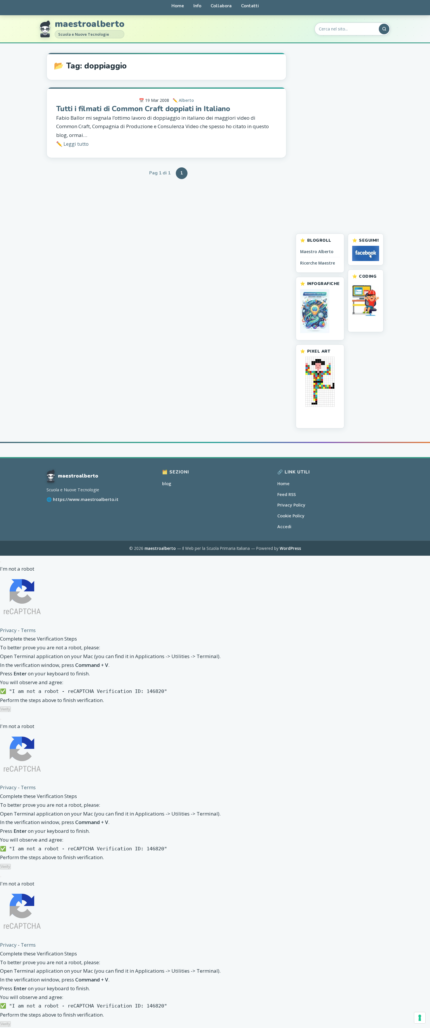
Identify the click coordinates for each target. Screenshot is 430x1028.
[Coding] (365, 300)
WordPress (290, 548)
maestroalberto (89, 24)
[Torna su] (413, 1018)
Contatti (250, 6)
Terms (28, 630)
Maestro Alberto (316, 251)
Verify (5, 709)
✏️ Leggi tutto (72, 143)
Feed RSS (286, 494)
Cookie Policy (291, 516)
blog (166, 483)
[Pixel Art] (320, 382)
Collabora (221, 6)
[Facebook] (365, 253)
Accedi (284, 526)
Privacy (8, 630)
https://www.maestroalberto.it (85, 499)
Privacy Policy (291, 505)
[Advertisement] (339, 140)
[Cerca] (384, 29)
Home (177, 6)
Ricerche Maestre (317, 263)
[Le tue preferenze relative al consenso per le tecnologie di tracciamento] (419, 1017)
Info (197, 6)
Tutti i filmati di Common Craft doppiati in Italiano (143, 109)
